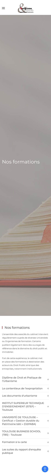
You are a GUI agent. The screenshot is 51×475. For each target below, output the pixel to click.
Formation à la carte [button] (14, 442)
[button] (3, 8)
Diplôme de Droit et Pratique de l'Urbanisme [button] (21, 379)
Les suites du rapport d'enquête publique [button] (21, 451)
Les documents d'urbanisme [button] (19, 395)
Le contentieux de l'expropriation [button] (22, 388)
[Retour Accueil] (25, 8)
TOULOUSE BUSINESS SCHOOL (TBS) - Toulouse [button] (21, 433)
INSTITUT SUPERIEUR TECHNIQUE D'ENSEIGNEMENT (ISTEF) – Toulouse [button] (23, 406)
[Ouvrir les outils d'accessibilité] (45, 469)
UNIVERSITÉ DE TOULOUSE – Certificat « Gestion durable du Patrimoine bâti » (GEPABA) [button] (20, 421)
